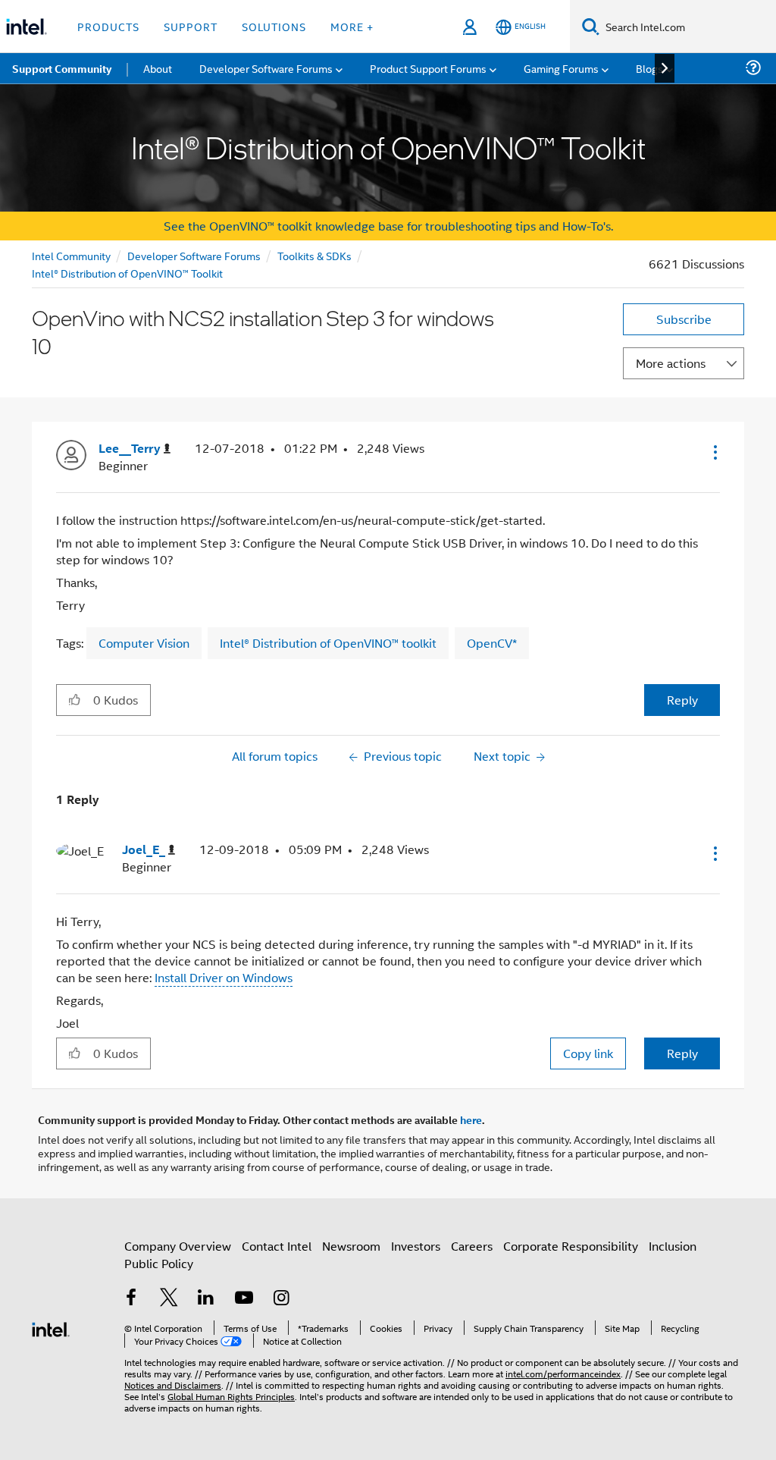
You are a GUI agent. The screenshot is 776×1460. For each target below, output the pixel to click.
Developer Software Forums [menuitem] (266, 68)
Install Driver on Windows (224, 977)
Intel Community (71, 255)
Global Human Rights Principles (231, 1396)
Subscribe (684, 319)
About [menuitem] (157, 68)
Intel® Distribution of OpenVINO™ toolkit (328, 643)
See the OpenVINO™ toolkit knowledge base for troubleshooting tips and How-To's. (388, 225)
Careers (472, 1245)
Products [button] (108, 26)
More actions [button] (671, 363)
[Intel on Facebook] (131, 1299)
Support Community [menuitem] (61, 68)
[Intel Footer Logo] (51, 1327)
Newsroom (351, 1245)
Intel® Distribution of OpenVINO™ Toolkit (127, 273)
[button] (714, 452)
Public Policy (158, 1263)
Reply (682, 699)
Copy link (588, 1053)
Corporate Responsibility (570, 1245)
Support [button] (190, 26)
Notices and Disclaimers (172, 1384)
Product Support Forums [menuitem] (428, 68)
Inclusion (672, 1245)
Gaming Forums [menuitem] (561, 68)
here (471, 1119)
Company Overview (177, 1245)
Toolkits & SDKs (314, 255)
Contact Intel (276, 1245)
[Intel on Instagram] (281, 1299)
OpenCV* (492, 643)
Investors (415, 1245)
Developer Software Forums (194, 255)
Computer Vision (144, 643)
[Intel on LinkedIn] (206, 1299)
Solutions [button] (274, 26)
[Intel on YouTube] (244, 1299)
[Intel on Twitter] (169, 1299)
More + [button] (352, 26)
